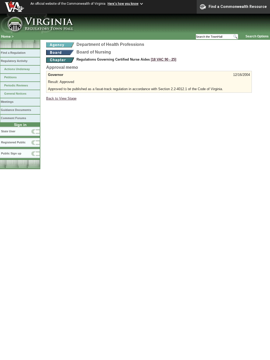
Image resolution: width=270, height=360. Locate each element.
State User (8, 131)
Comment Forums (13, 118)
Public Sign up (11, 153)
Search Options (257, 36)
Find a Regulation (13, 52)
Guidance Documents (16, 109)
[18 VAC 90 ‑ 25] (163, 59)
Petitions (10, 77)
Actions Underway (17, 69)
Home (6, 36)
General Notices (15, 93)
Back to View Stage (61, 98)
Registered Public (13, 142)
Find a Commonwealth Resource (238, 6)
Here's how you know (123, 4)
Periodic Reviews (16, 85)
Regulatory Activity (14, 60)
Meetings (7, 101)
